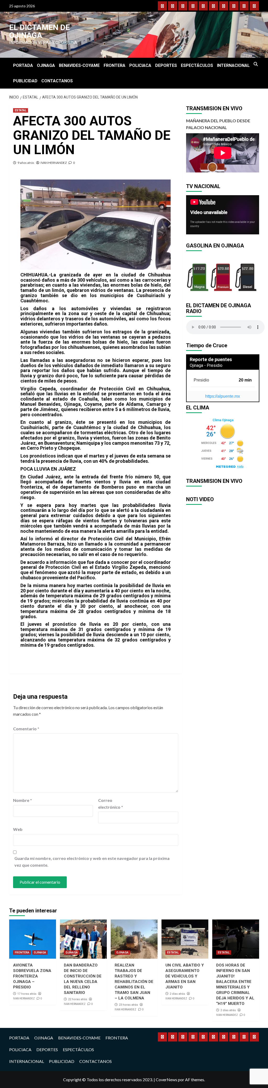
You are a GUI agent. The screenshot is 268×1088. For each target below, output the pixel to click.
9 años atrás (26, 163)
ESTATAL (20, 110)
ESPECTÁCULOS (197, 65)
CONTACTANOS (57, 80)
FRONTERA (114, 65)
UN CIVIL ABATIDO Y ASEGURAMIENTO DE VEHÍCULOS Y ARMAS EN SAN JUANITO (184, 976)
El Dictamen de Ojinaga (39, 31)
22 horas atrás (77, 999)
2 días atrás (177, 994)
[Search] (256, 64)
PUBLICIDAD (25, 80)
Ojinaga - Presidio (206, 365)
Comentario (26, 728)
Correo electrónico (110, 803)
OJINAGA (46, 65)
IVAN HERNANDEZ (54, 163)
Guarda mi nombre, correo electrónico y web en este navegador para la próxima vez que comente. (92, 861)
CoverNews (166, 1079)
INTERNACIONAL (233, 65)
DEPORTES (166, 65)
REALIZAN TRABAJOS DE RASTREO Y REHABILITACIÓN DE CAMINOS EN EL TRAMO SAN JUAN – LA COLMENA (134, 981)
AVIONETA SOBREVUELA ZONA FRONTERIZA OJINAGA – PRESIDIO (32, 976)
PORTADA (23, 65)
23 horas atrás (128, 1004)
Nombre (22, 800)
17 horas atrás (26, 994)
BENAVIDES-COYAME (79, 65)
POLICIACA (140, 65)
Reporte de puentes (211, 359)
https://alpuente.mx (222, 396)
